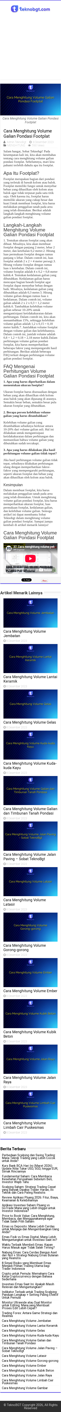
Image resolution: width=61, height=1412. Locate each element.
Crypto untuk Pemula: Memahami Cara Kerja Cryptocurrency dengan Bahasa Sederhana (28, 1276)
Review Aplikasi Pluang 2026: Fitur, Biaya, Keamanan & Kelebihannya (30, 1199)
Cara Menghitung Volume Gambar (25, 1388)
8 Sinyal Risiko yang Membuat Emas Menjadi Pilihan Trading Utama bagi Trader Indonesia (26, 1266)
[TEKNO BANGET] (30, 8)
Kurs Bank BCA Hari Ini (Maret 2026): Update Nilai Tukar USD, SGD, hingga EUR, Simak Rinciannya (30, 1168)
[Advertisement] (30, 49)
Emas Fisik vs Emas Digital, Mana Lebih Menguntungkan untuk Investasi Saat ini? (29, 1238)
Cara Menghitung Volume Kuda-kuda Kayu (30, 1335)
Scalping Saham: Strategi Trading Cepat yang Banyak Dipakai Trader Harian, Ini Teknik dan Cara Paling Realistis (29, 1189)
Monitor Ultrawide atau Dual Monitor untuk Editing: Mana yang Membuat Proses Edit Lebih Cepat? (27, 1305)
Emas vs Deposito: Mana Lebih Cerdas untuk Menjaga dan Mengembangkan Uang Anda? (30, 1229)
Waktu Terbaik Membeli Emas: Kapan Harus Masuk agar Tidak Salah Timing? (28, 1246)
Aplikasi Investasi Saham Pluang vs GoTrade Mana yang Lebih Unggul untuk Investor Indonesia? (28, 1208)
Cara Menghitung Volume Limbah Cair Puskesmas (24, 1125)
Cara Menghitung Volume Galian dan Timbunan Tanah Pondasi (30, 811)
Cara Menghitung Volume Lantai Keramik (30, 1326)
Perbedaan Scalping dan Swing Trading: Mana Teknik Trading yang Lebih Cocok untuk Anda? (28, 1158)
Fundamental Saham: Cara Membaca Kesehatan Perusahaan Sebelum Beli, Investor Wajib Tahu (27, 1179)
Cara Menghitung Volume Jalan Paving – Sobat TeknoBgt (29, 856)
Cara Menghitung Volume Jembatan (26, 1321)
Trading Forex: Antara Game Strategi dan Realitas (29, 1314)
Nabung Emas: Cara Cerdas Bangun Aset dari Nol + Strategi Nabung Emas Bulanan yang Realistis (30, 1255)
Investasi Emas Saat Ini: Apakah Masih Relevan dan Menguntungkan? (28, 1285)
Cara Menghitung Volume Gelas (29, 722)
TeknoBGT (14, 1405)
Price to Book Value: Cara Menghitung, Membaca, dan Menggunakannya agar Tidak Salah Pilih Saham (28, 1218)
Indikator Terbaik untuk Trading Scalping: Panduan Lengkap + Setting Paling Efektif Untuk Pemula (30, 1294)
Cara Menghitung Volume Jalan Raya (27, 1375)
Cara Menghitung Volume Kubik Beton (28, 1370)
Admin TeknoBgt (16, 142)
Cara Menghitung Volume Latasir (24, 1356)
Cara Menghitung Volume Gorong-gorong (24, 947)
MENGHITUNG (16, 145)
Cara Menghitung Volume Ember (30, 991)
